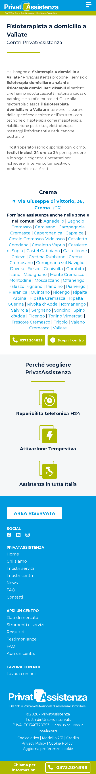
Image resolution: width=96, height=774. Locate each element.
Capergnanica (48, 233)
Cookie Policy (61, 743)
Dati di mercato (22, 617)
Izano (14, 274)
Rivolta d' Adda (42, 304)
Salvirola (19, 310)
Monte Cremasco (67, 274)
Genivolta (53, 268)
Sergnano (41, 310)
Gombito (75, 268)
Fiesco (34, 268)
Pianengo (76, 286)
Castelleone (75, 250)
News (12, 582)
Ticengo (37, 316)
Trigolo (61, 322)
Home (13, 554)
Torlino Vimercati (65, 316)
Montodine (20, 280)
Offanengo (73, 280)
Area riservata (34, 513)
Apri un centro (21, 653)
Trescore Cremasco (30, 322)
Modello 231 (52, 738)
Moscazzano (47, 280)
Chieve (18, 256)
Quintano (40, 292)
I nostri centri (20, 575)
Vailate (60, 328)
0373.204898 (71, 767)
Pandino (54, 286)
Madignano (35, 274)
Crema (48, 192)
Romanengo (73, 304)
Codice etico (28, 738)
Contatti (15, 597)
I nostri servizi (20, 568)
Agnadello (54, 221)
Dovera (17, 268)
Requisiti (15, 632)
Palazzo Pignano (25, 286)
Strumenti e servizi (25, 624)
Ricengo (61, 292)
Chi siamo (17, 561)
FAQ (11, 590)
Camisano (45, 227)
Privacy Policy (33, 743)
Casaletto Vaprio (48, 245)
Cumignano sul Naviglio (60, 262)
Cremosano (21, 262)
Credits (72, 738)
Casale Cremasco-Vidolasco (37, 238)
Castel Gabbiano (43, 250)
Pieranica (18, 292)
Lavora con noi (21, 673)
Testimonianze (22, 639)
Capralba (75, 233)
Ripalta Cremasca (47, 298)
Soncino (62, 310)
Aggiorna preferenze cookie (48, 749)
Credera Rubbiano (47, 256)
